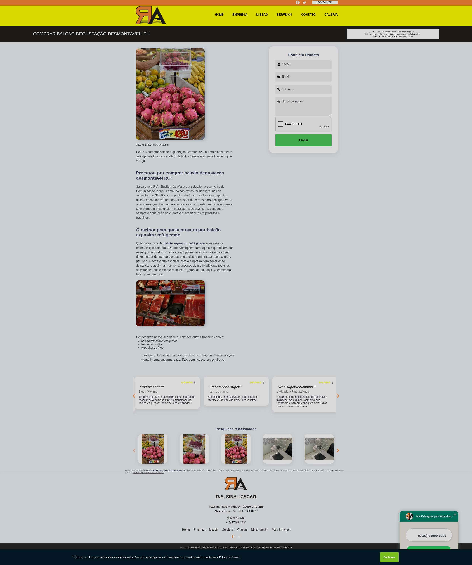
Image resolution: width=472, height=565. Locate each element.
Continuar (389, 557)
